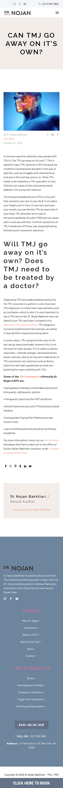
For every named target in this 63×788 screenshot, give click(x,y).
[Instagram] (14, 4)
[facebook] (11, 598)
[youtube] (17, 598)
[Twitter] (10, 466)
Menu (57, 12)
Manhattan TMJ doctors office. (21, 324)
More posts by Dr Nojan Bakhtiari (32, 509)
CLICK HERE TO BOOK (31, 782)
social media (51, 440)
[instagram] (5, 598)
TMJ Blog (9, 138)
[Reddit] (30, 466)
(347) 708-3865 (38, 736)
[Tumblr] (20, 466)
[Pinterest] (15, 466)
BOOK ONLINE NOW (31, 725)
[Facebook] (5, 466)
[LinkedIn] (25, 466)
